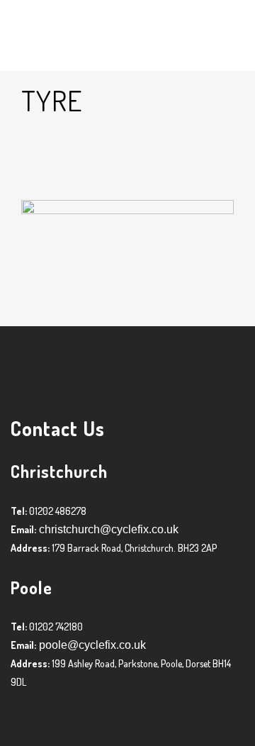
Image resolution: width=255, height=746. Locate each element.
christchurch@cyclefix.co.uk (107, 529)
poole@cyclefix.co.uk (91, 645)
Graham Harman (137, 178)
